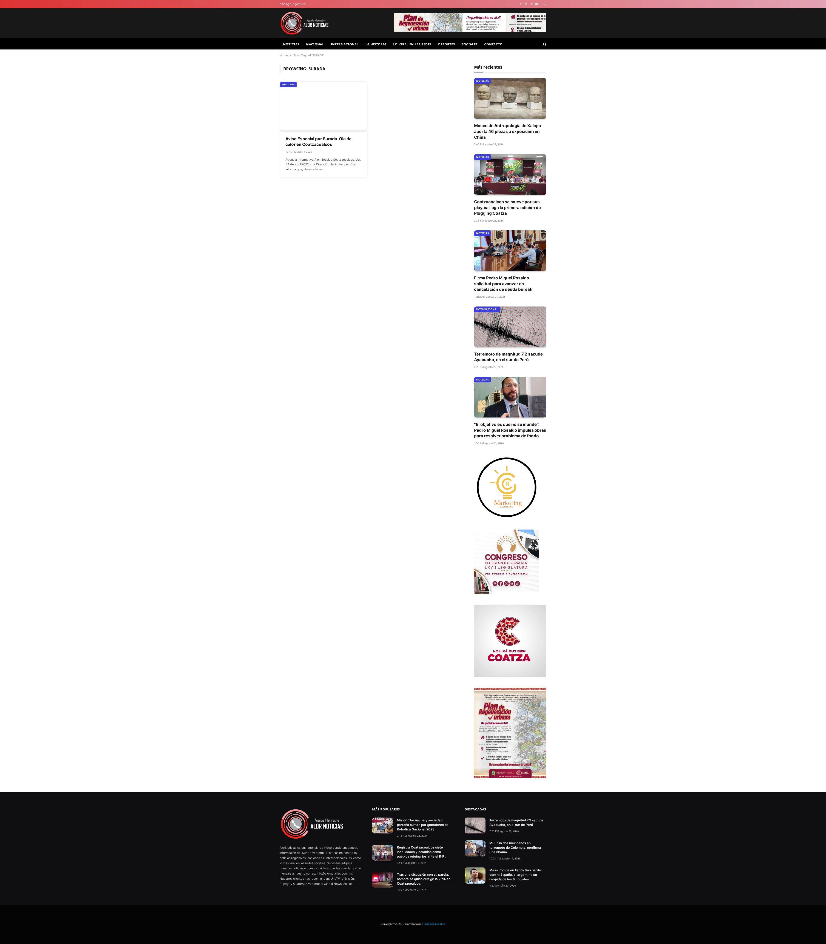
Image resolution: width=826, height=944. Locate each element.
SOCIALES (469, 44)
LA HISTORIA (375, 44)
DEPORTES (446, 44)
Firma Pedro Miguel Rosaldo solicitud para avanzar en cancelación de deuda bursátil (503, 284)
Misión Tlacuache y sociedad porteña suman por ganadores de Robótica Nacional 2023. (422, 824)
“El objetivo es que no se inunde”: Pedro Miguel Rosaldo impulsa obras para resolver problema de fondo (510, 430)
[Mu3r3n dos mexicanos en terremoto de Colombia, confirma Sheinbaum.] (475, 848)
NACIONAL (315, 44)
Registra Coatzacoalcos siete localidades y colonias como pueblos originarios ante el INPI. (421, 851)
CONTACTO (493, 44)
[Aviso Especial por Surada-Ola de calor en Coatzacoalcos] (323, 106)
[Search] (544, 44)
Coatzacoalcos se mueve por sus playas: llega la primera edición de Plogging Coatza (507, 207)
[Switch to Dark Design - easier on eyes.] (544, 4)
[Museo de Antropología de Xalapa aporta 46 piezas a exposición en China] (510, 98)
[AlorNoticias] (304, 23)
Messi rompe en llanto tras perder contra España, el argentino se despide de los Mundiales (515, 874)
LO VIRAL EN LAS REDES (412, 44)
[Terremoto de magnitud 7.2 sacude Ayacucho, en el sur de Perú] (510, 326)
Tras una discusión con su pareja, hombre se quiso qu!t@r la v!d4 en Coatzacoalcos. (423, 878)
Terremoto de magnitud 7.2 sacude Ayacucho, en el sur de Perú (508, 357)
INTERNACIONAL (345, 44)
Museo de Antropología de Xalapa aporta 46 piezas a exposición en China (507, 131)
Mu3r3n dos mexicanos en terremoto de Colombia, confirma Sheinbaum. (515, 847)
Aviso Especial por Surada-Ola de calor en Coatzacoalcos (318, 141)
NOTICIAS (291, 44)
